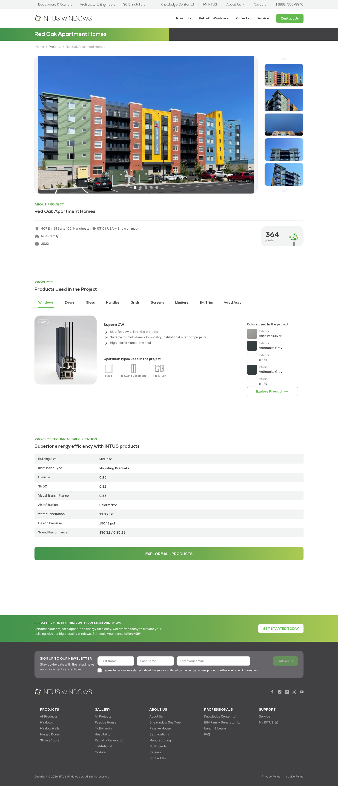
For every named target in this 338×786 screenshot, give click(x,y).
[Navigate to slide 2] (140, 187)
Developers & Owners (55, 5)
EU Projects (158, 746)
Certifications (159, 734)
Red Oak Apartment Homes (85, 46)
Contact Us (157, 758)
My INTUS (266, 722)
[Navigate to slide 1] (135, 187)
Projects (242, 18)
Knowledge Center (218, 716)
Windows (46, 722)
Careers (155, 752)
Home (39, 46)
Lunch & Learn (215, 728)
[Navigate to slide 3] (146, 187)
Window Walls (49, 728)
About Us (156, 716)
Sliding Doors (49, 740)
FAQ (207, 734)
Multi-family (103, 728)
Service (263, 18)
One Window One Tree (165, 722)
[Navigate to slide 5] (157, 187)
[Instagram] (279, 692)
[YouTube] (302, 692)
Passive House (105, 722)
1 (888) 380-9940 (290, 5)
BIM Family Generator (220, 722)
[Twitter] (294, 692)
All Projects (103, 716)
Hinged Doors (50, 734)
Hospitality (102, 734)
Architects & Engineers (98, 5)
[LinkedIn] (287, 692)
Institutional (103, 746)
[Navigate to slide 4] (151, 187)
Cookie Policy (295, 776)
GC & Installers (134, 5)
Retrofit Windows (213, 18)
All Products (48, 716)
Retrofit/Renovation (109, 740)
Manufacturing (160, 740)
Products (184, 18)
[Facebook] (272, 692)
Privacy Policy (271, 776)
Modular (100, 752)
